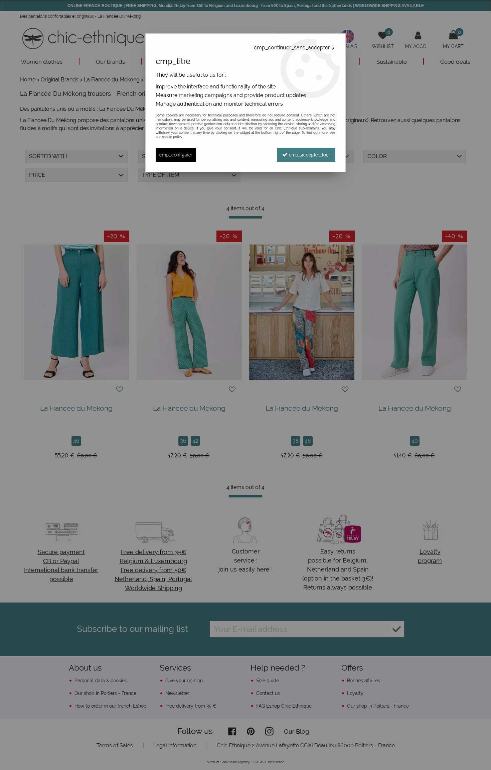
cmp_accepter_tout (309, 154)
